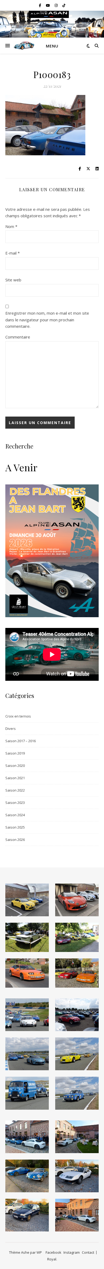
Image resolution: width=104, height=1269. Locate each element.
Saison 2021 (15, 777)
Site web (13, 279)
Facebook (53, 1252)
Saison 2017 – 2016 (20, 740)
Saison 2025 (15, 827)
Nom (11, 226)
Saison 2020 (15, 765)
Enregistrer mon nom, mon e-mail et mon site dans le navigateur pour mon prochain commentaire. (47, 319)
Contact (88, 1252)
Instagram (71, 1252)
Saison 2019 (15, 753)
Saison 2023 (15, 802)
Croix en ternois (18, 716)
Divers (10, 728)
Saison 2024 (15, 814)
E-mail (12, 253)
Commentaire (17, 337)
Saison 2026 (15, 839)
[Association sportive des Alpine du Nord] (24, 46)
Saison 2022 (15, 790)
